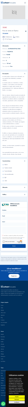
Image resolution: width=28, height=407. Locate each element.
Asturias (2, 349)
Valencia (2, 339)
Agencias (2, 315)
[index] (9, 2)
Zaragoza (3, 346)
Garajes (2, 378)
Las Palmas (3, 361)
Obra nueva (3, 312)
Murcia (2, 351)
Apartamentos (3, 370)
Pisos (2, 373)
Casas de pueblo (4, 388)
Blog (2, 317)
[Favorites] (26, 31)
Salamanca (3, 356)
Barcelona (3, 336)
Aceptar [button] (17, 396)
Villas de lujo (3, 385)
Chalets (2, 380)
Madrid (2, 334)
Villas (2, 375)
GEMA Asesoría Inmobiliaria (14, 204)
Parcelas (2, 390)
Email (3, 216)
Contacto (2, 320)
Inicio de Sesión (4, 322)
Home (2, 305)
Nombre (4, 210)
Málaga (2, 354)
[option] (14, 12)
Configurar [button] (16, 402)
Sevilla (2, 341)
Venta (2, 307)
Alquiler (2, 310)
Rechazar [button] (17, 399)
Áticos (2, 383)
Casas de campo (4, 392)
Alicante (2, 344)
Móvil (3, 222)
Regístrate (14, 276)
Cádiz (2, 359)
